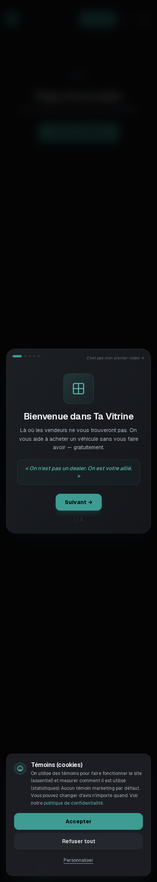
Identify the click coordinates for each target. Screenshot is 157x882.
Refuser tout (78, 841)
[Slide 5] (39, 356)
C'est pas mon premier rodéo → (115, 357)
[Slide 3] (30, 356)
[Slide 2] (25, 356)
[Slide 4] (34, 356)
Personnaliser (78, 860)
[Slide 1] (17, 356)
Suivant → (79, 502)
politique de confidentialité (73, 803)
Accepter (78, 821)
